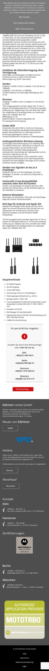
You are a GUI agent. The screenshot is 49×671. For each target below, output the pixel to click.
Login (24, 666)
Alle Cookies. (24, 17)
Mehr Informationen (24, 29)
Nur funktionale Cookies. (25, 23)
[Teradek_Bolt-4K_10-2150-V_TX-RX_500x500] (13, 243)
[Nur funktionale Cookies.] (46, 17)
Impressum (24, 658)
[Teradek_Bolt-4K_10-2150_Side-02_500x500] (13, 265)
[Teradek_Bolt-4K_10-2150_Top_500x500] (35, 243)
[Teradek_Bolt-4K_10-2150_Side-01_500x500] (35, 265)
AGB (24, 654)
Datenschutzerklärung (24, 662)
